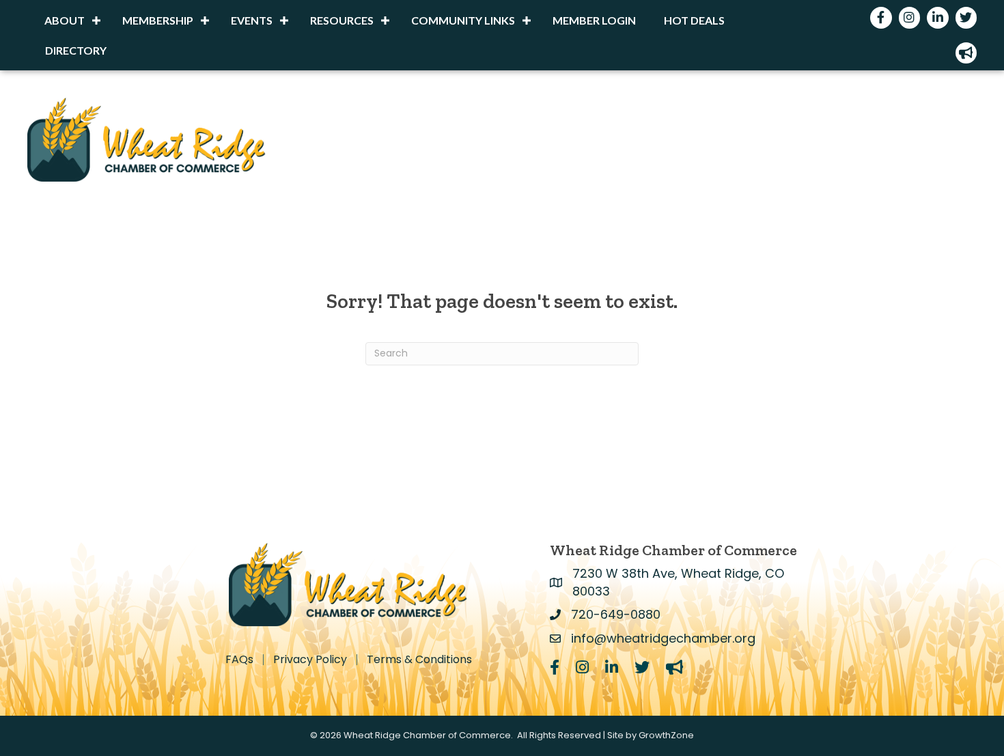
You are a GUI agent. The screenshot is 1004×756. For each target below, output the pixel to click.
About (64, 20)
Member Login (594, 20)
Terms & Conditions (419, 659)
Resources (342, 20)
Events (252, 20)
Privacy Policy (310, 659)
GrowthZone (666, 735)
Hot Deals (694, 20)
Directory (76, 50)
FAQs (239, 659)
